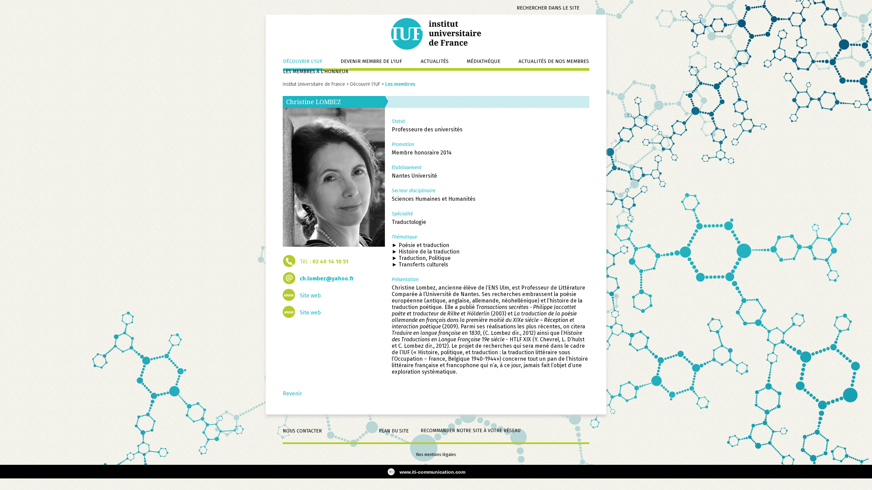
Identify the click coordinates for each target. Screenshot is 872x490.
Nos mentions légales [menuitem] (436, 454)
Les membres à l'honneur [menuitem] (315, 71)
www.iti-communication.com (432, 472)
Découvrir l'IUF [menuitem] (303, 61)
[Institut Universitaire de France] (436, 33)
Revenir (292, 393)
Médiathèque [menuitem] (483, 61)
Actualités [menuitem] (435, 61)
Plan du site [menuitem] (394, 431)
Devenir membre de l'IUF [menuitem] (371, 61)
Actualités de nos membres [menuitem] (553, 61)
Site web (310, 295)
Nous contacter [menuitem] (302, 431)
